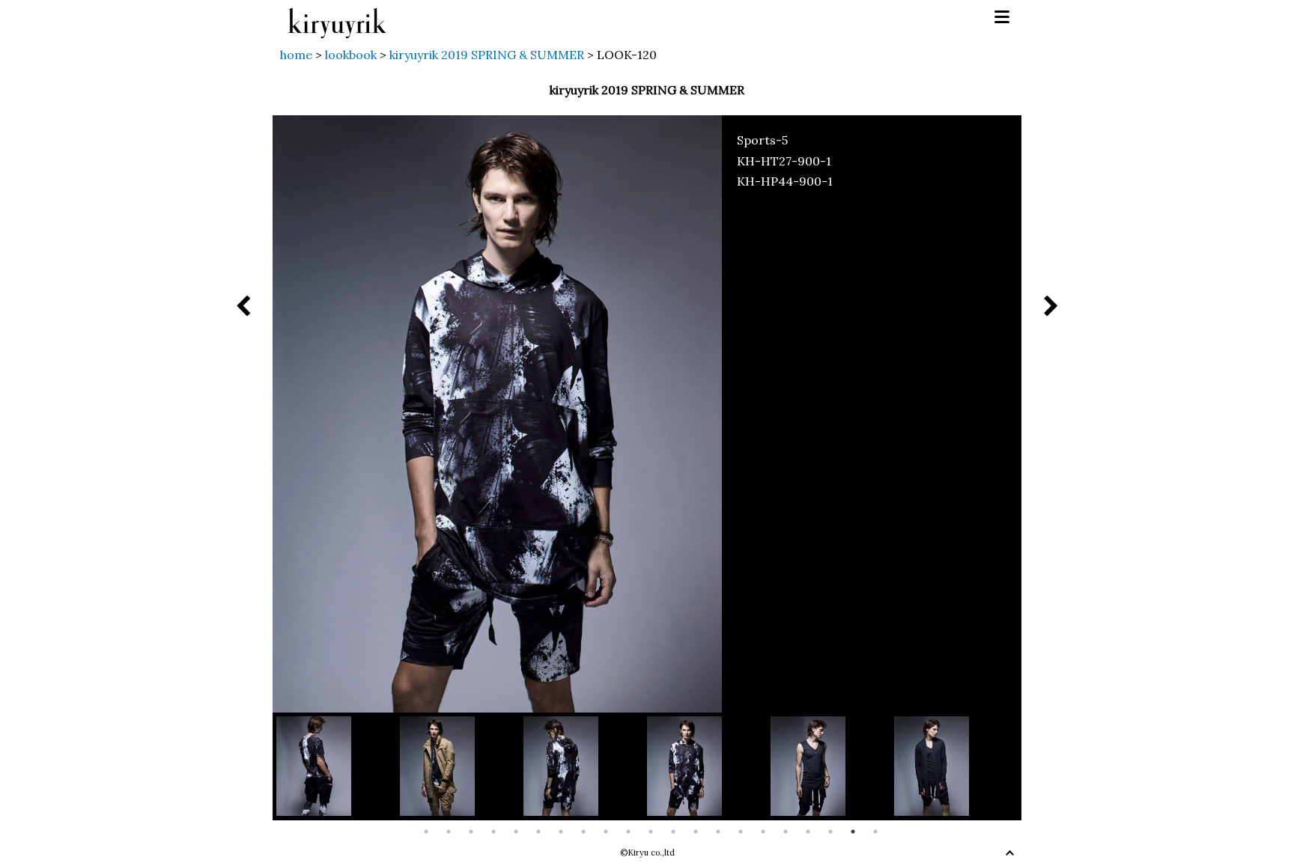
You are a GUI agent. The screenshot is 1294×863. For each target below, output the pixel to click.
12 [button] (673, 831)
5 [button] (515, 831)
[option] (338, 766)
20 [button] (852, 831)
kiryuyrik (337, 17)
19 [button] (830, 831)
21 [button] (875, 831)
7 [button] (560, 831)
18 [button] (808, 831)
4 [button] (493, 831)
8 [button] (583, 831)
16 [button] (763, 831)
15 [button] (740, 831)
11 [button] (650, 831)
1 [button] (426, 831)
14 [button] (718, 831)
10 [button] (628, 831)
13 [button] (695, 831)
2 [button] (448, 831)
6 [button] (538, 831)
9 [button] (605, 831)
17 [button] (785, 831)
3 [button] (471, 831)
